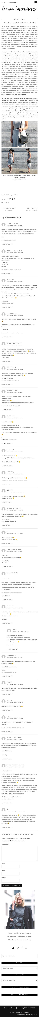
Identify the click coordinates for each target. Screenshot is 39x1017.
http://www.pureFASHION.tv (9, 672)
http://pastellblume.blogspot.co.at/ (11, 778)
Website (4, 877)
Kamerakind (12, 390)
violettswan (12, 573)
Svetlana (11, 416)
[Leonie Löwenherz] (20, 7)
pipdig (36, 1014)
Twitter (17, 195)
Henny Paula (12, 223)
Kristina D (11, 367)
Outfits (6, 202)
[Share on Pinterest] (12, 199)
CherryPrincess (14, 549)
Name (4, 863)
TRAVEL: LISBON (32, 210)
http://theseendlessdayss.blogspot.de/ (12, 592)
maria (9, 682)
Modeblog (4, 755)
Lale (9, 716)
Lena (14, 629)
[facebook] (22, 948)
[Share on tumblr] (15, 199)
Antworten (8, 244)
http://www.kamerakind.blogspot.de (11, 406)
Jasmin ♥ (10, 279)
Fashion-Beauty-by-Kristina (11, 380)
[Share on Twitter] (10, 199)
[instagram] (18, 948)
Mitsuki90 (11, 472)
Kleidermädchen (14, 737)
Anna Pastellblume (15, 765)
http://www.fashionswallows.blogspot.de (12, 333)
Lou (8, 531)
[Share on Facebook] (8, 199)
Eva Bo (10, 490)
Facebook (4, 195)
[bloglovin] (26, 948)
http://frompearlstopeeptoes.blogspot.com (13, 727)
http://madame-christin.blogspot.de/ (11, 269)
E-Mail (4, 870)
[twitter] (13, 948)
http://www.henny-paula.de (9, 240)
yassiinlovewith (14, 343)
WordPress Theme (24, 1014)
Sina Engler (12, 313)
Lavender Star (12, 439)
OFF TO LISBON (9, 210)
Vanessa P (11, 655)
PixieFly (10, 450)
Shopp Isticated (14, 508)
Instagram (11, 195)
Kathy (9, 700)
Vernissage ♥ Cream (7, 303)
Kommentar (5, 844)
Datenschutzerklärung (24, 940)
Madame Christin (14, 250)
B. (8, 809)
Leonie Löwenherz (22, 1012)
